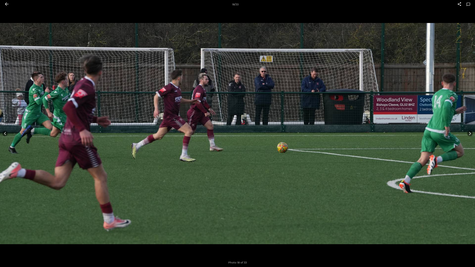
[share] (459, 4)
